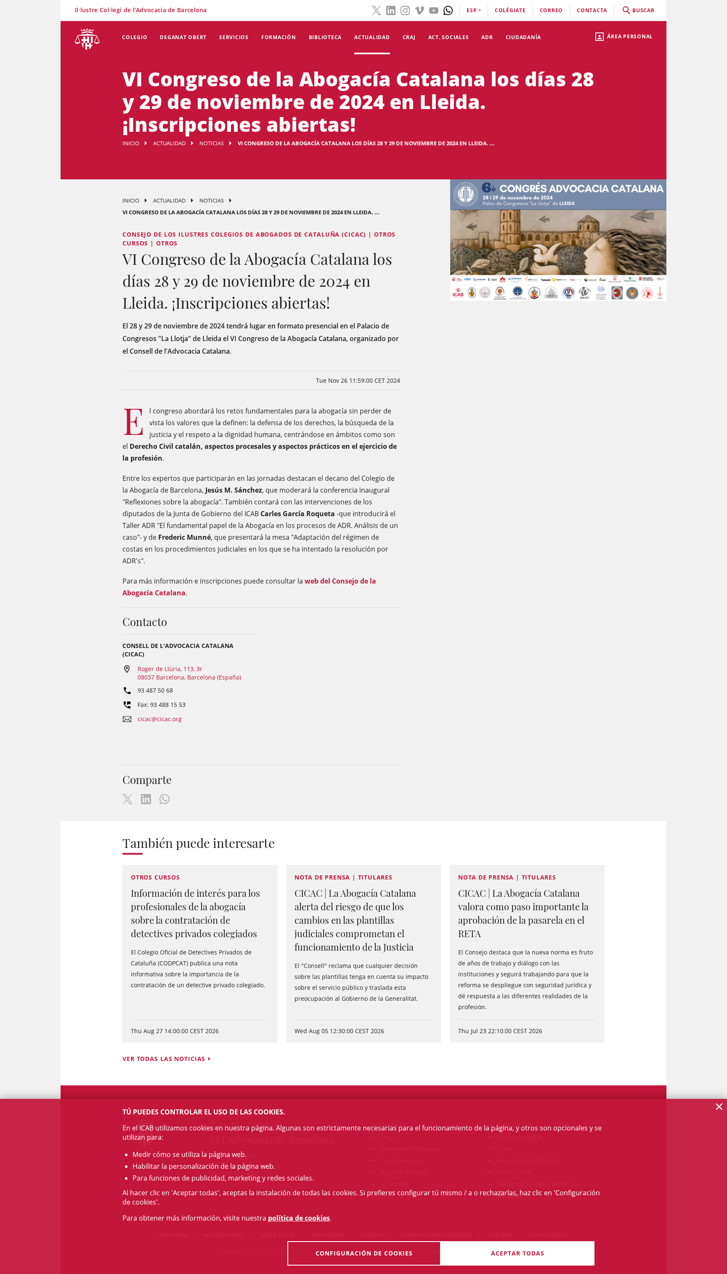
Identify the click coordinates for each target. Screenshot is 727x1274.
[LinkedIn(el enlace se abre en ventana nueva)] (390, 9)
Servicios (234, 37)
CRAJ (409, 37)
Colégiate (510, 10)
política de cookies (299, 1218)
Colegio (134, 37)
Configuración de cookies (364, 1253)
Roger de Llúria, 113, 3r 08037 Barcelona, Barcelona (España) (189, 673)
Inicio (130, 143)
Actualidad (372, 37)
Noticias (211, 143)
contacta (592, 10)
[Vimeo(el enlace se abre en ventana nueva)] (419, 9)
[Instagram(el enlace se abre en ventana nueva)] (405, 9)
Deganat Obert (183, 37)
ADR (487, 37)
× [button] (719, 1106)
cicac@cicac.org (160, 719)
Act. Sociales (448, 37)
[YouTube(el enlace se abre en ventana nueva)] (433, 9)
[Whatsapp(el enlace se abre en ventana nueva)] (448, 9)
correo (551, 10)
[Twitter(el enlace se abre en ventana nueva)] (376, 9)
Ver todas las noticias (163, 1059)
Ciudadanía (523, 37)
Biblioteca (325, 37)
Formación (278, 37)
